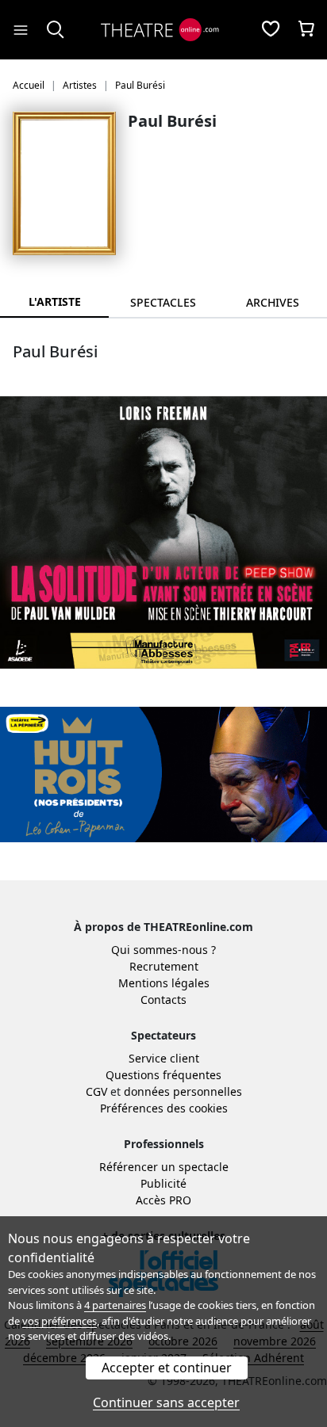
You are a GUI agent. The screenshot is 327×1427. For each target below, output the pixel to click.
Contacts (163, 999)
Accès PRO (163, 1200)
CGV (96, 1091)
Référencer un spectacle (164, 1166)
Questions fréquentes (163, 1074)
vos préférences (59, 1321)
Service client (164, 1058)
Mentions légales (164, 982)
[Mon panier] (306, 30)
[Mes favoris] (270, 30)
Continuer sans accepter (166, 1402)
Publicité (163, 1183)
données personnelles (183, 1091)
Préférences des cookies (164, 1108)
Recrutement (163, 966)
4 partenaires (115, 1305)
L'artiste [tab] (55, 301)
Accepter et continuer (167, 1367)
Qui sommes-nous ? (163, 949)
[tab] (163, 302)
